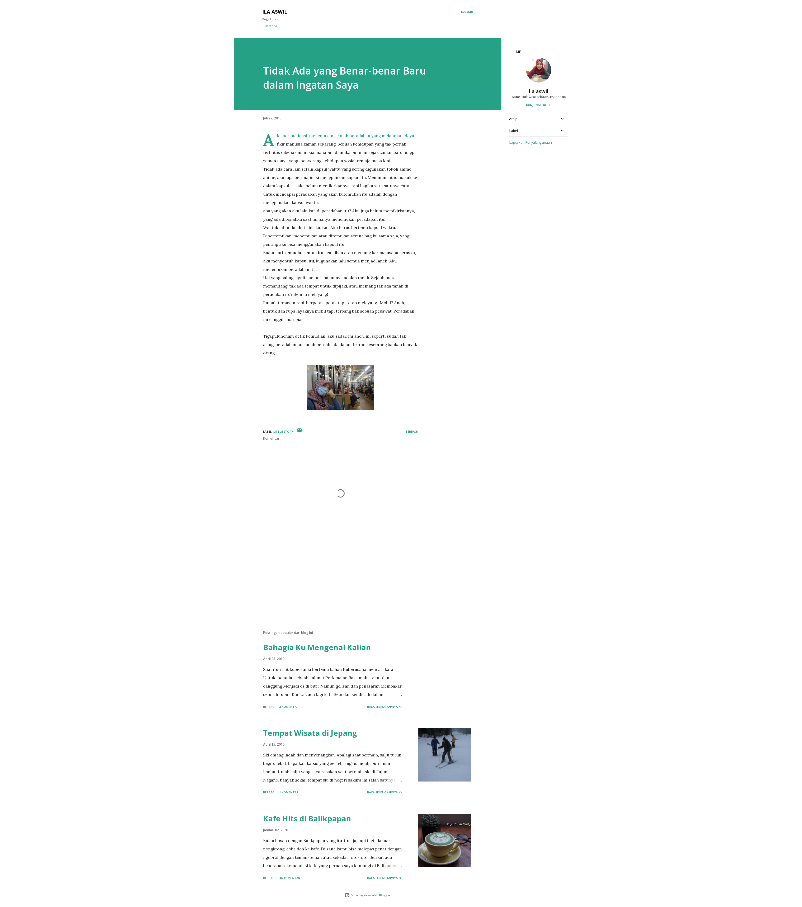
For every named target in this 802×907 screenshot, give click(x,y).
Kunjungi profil (538, 105)
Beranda (271, 26)
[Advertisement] (333, 578)
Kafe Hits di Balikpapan (307, 818)
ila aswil (274, 11)
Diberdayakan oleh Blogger (370, 895)
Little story (283, 431)
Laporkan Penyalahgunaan (530, 142)
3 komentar (288, 707)
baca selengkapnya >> (384, 707)
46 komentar (289, 878)
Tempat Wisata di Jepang (310, 733)
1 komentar (288, 792)
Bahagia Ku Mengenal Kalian (317, 647)
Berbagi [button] (412, 431)
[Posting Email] (299, 431)
